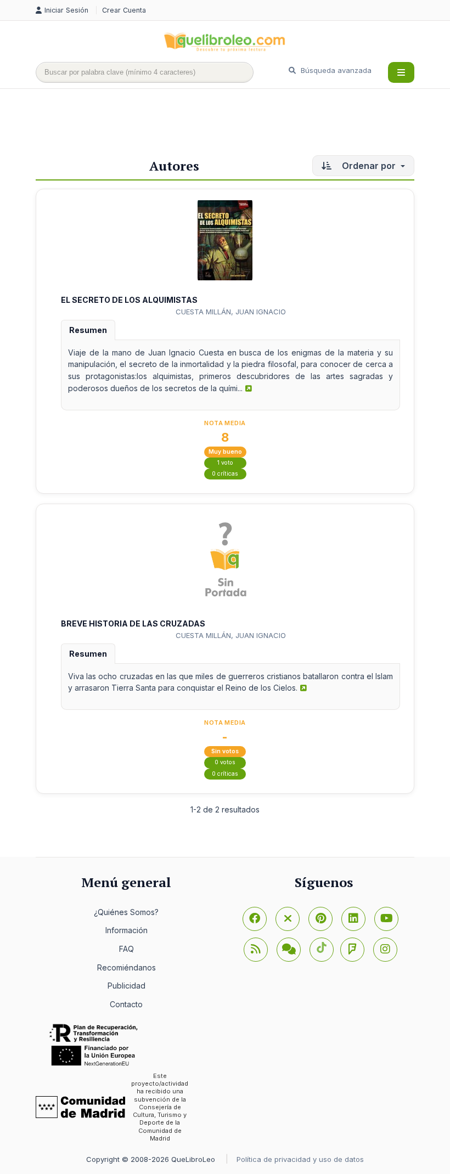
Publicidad (126, 985)
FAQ (126, 948)
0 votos (225, 762)
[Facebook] (255, 919)
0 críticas (225, 473)
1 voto (225, 462)
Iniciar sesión (67, 10)
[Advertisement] (235, 124)
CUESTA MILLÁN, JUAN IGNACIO (231, 311)
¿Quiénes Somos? (126, 912)
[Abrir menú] (401, 72)
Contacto (126, 1004)
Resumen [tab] (88, 330)
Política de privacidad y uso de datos (300, 1159)
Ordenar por (369, 165)
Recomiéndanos (126, 967)
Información (126, 930)
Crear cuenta (124, 10)
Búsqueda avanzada (335, 70)
